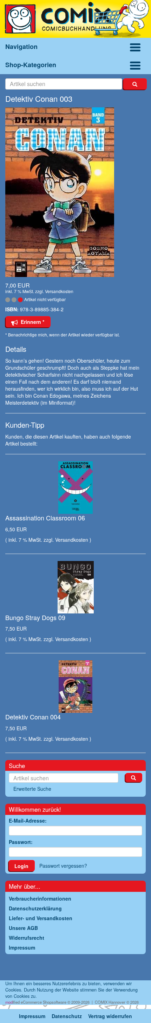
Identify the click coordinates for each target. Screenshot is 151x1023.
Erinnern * (31, 321)
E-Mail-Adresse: (28, 820)
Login (21, 865)
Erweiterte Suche (32, 788)
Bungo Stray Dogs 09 (35, 617)
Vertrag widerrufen (110, 1016)
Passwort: (21, 841)
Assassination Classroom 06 (45, 517)
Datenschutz (67, 1016)
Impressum (32, 1016)
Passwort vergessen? (63, 865)
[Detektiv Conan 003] (75, 192)
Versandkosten (59, 291)
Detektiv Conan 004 (33, 716)
